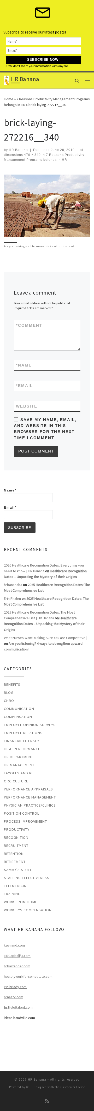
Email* (10, 507)
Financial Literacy (21, 741)
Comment (29, 325)
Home (8, 99)
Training (12, 894)
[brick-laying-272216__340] (47, 206)
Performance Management (30, 797)
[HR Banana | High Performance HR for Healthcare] (6, 79)
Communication (19, 708)
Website (26, 406)
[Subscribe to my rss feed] (47, 1101)
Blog (9, 692)
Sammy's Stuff (18, 869)
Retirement (15, 861)
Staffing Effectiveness (26, 877)
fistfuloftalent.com (18, 1007)
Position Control (21, 813)
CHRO (9, 700)
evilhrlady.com (15, 986)
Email (24, 385)
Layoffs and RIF (19, 773)
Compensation (18, 716)
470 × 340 (32, 155)
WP (28, 1087)
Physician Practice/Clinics (30, 805)
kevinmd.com (14, 945)
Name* (10, 490)
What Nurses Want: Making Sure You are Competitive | (45, 637)
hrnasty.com (13, 997)
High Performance (22, 749)
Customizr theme (72, 1087)
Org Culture (16, 781)
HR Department (18, 757)
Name (24, 365)
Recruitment (16, 845)
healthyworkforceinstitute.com (28, 976)
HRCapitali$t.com (17, 955)
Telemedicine (16, 885)
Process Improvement (25, 821)
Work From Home (20, 902)
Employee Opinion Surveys (30, 724)
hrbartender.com (17, 966)
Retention (14, 853)
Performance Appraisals (28, 789)
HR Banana (18, 150)
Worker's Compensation (28, 910)
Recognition (16, 837)
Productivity (17, 829)
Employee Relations (23, 732)
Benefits (12, 684)
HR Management (19, 765)
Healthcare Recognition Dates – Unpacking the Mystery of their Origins (44, 624)
